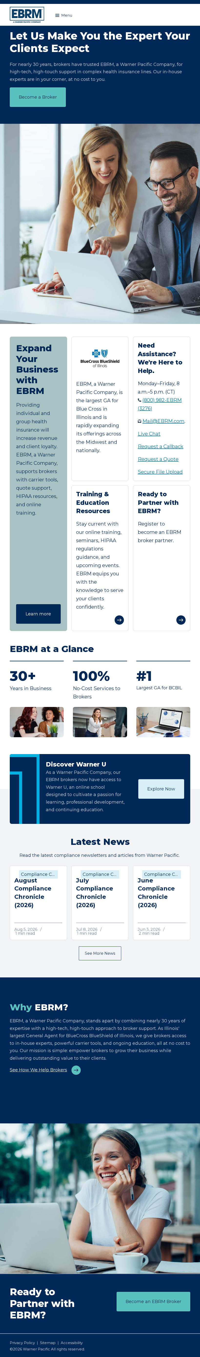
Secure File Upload (160, 472)
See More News (100, 953)
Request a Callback (160, 446)
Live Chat (149, 434)
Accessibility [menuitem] (72, 1342)
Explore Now (161, 789)
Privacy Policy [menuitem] (22, 1342)
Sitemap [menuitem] (48, 1342)
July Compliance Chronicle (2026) (94, 893)
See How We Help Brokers (38, 1070)
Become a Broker (38, 97)
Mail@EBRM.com (163, 421)
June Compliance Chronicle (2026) (156, 893)
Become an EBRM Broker (153, 1301)
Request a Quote (158, 459)
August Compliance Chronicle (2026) (32, 893)
